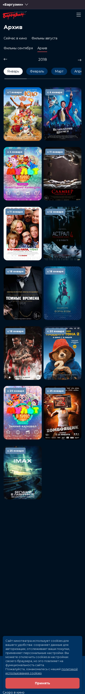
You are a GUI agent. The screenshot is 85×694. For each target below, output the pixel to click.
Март (59, 71)
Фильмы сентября (18, 48)
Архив (42, 48)
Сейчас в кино (15, 38)
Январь (13, 71)
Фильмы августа (44, 38)
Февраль (37, 71)
